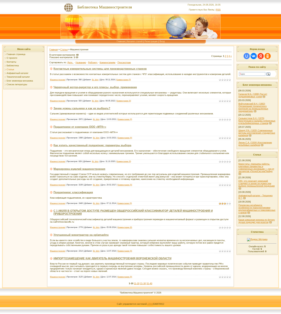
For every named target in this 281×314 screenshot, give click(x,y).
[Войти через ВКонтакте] (254, 56)
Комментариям (107, 62)
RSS (218, 9)
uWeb (150, 304)
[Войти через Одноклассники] (268, 56)
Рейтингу (93, 62)
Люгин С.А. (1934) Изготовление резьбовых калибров (255, 143)
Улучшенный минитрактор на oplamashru (81, 234)
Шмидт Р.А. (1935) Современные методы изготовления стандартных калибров (256, 133)
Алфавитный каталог (17, 73)
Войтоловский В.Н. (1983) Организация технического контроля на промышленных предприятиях (253, 107)
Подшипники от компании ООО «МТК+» (79, 126)
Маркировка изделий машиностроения (79, 168)
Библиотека (13, 65)
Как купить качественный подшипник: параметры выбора (92, 145)
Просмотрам (124, 62)
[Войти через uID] (247, 56)
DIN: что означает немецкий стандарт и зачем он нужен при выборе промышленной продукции (256, 183)
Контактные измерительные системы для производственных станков (100, 68)
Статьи (10, 69)
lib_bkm (95, 80)
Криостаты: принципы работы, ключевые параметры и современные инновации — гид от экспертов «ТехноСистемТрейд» (256, 168)
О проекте (12, 58)
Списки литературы (17, 84)
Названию (80, 62)
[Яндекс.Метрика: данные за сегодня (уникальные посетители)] (257, 239)
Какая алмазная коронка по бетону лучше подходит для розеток (256, 221)
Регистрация (151, 41)
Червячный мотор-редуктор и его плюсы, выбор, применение (95, 87)
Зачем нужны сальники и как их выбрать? (81, 108)
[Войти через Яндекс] (261, 56)
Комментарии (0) (123, 80)
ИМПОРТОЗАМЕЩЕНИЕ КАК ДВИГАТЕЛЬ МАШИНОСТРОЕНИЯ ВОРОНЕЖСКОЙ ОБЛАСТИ (112, 258)
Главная (121, 41)
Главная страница (16, 54)
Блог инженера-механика (20, 80)
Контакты (11, 62)
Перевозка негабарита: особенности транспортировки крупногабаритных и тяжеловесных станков (256, 209)
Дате (69, 62)
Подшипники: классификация (73, 192)
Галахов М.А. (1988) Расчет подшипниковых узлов (252, 95)
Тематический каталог (18, 77)
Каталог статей (135, 41)
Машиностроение (57, 80)
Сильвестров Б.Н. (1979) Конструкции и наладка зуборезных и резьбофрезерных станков (256, 120)
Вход (162, 41)
